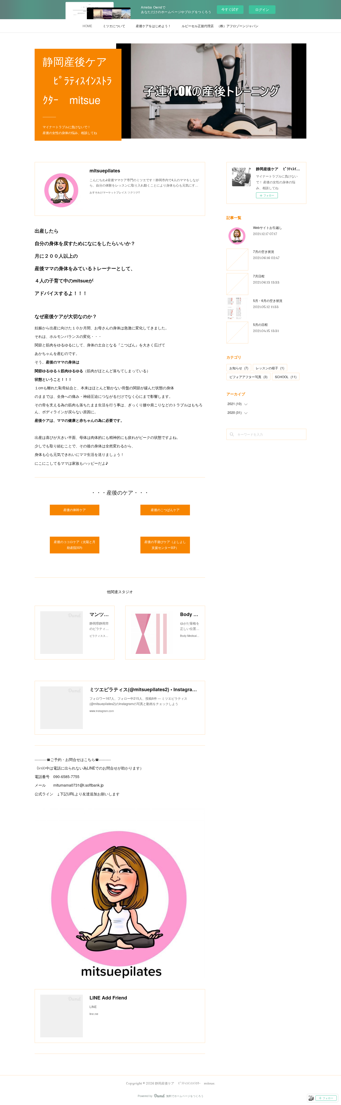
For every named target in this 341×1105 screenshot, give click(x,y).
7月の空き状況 (263, 251)
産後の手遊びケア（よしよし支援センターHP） (165, 545)
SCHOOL (286, 376)
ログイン (262, 9)
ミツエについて (114, 25)
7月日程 (259, 276)
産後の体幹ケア (74, 510)
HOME (87, 25)
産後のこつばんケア (165, 510)
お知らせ (238, 368)
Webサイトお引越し (267, 227)
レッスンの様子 (270, 368)
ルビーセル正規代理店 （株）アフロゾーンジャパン (220, 25)
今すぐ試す (230, 9)
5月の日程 (260, 324)
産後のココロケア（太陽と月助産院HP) (74, 545)
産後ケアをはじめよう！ (153, 25)
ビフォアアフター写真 (248, 376)
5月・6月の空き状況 (267, 300)
